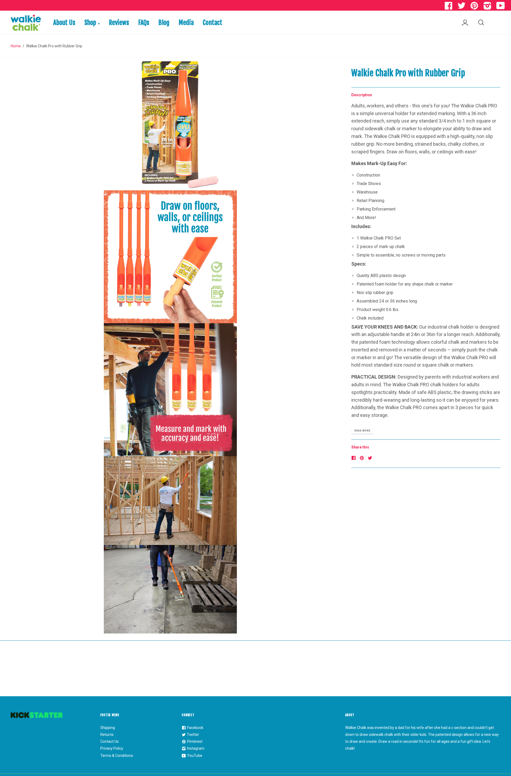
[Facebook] (354, 458)
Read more (362, 430)
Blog (164, 23)
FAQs (143, 23)
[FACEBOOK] (449, 7)
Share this (360, 447)
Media (186, 23)
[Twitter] (370, 457)
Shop (90, 23)
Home (16, 46)
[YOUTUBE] (501, 7)
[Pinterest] (362, 458)
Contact (212, 23)
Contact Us (109, 741)
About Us (64, 23)
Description (361, 95)
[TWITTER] (462, 7)
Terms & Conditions (116, 755)
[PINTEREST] (475, 7)
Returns (107, 734)
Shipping (107, 727)
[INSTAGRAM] (488, 7)
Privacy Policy (111, 748)
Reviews (119, 23)
